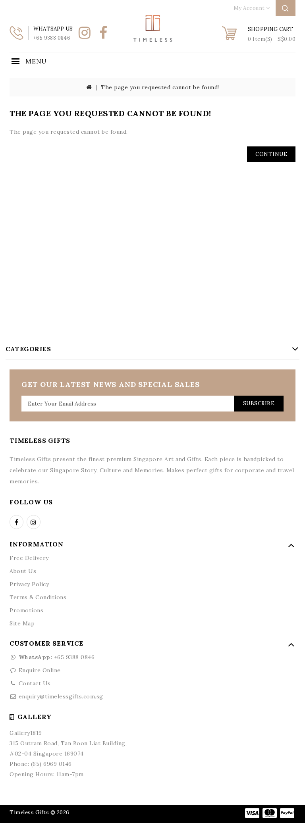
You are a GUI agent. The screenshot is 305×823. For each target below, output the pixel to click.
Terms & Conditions (38, 597)
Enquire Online (40, 670)
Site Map (22, 623)
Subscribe (259, 403)
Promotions (26, 610)
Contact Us (35, 683)
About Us (23, 571)
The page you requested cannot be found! (160, 87)
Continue (271, 154)
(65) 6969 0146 (51, 763)
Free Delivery (29, 557)
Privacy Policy (29, 584)
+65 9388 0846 (57, 657)
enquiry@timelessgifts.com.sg (61, 696)
